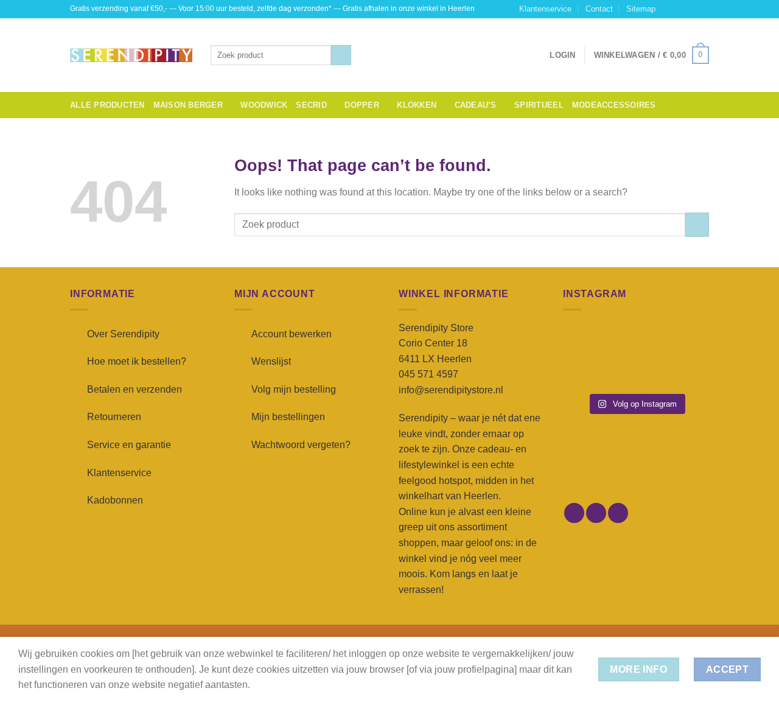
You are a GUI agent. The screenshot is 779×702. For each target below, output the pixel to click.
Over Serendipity (123, 334)
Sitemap (640, 8)
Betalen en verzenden (134, 389)
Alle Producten (107, 105)
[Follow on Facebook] (668, 9)
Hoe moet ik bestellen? (136, 361)
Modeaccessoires (614, 105)
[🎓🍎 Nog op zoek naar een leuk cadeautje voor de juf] (585, 371)
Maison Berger (188, 105)
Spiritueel (539, 105)
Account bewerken (291, 334)
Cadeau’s (476, 105)
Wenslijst (271, 361)
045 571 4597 (428, 374)
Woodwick (263, 105)
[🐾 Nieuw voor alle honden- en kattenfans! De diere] (585, 340)
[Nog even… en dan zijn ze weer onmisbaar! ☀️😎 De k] (687, 340)
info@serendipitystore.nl (451, 390)
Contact (599, 8)
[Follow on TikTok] (691, 9)
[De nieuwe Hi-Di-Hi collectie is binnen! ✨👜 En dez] (687, 371)
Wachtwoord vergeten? (301, 445)
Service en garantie (129, 445)
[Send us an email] (703, 9)
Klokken (416, 105)
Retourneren (114, 417)
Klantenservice (545, 8)
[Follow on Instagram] (679, 9)
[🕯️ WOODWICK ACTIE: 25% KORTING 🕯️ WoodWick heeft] (635, 340)
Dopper (361, 105)
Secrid (311, 105)
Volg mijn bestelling (293, 389)
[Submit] (341, 55)
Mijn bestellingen (288, 417)
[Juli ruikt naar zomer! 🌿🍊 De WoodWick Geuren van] (635, 371)
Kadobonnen (115, 500)
